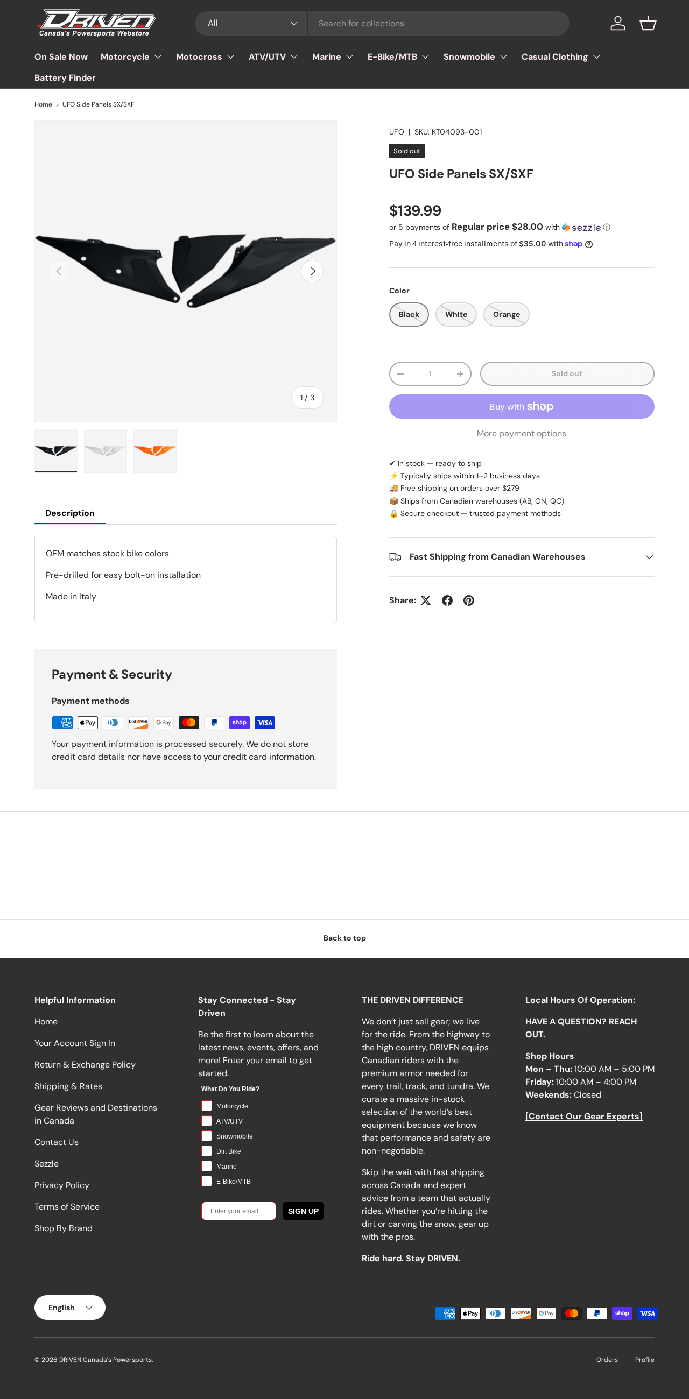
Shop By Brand (63, 1228)
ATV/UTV (267, 56)
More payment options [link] (521, 433)
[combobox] (382, 23)
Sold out (567, 374)
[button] (648, 23)
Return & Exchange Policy (85, 1064)
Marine (326, 56)
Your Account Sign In (74, 1043)
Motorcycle (125, 56)
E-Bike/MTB (392, 56)
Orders (607, 1359)
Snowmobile (469, 56)
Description (70, 513)
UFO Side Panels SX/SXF (98, 104)
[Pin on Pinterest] (469, 600)
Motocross (199, 56)
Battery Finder (65, 77)
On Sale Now (61, 56)
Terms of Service (67, 1206)
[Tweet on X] (426, 600)
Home (43, 104)
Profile (645, 1359)
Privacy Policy (61, 1185)
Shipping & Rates (68, 1086)
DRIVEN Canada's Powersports (105, 1359)
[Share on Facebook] (447, 600)
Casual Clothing (555, 56)
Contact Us (56, 1142)
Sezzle (46, 1163)
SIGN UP (303, 1210)
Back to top (345, 938)
